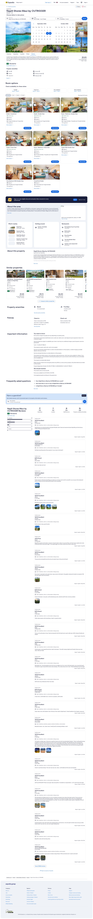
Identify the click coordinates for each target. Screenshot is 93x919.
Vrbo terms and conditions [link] (53, 897)
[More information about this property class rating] (12, 13)
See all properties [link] (12, 6)
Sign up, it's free (82, 199)
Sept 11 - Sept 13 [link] (77, 91)
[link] (84, 6)
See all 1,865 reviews (10, 65)
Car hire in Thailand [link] (30, 901)
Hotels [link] (14, 877)
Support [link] (70, 890)
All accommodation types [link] (31, 903)
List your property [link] (9, 895)
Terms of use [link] (50, 895)
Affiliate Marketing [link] (9, 903)
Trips (77, 2)
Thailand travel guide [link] (31, 890)
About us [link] (7, 890)
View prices (27, 128)
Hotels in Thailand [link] (30, 892)
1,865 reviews (10, 415)
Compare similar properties (47, 301)
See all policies (37, 326)
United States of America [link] (21, 877)
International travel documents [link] (74, 899)
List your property (64, 2)
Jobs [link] (6, 892)
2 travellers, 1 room (64, 19)
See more (9, 213)
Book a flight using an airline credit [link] (75, 897)
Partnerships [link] (8, 897)
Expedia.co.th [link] (9, 877)
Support (72, 2)
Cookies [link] (49, 892)
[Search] (84, 401)
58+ (84, 50)
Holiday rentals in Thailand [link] (31, 895)
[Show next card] (86, 284)
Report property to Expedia (47, 870)
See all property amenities (39, 312)
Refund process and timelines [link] (74, 895)
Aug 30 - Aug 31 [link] (36, 91)
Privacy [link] (49, 890)
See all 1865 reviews (40, 866)
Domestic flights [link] (30, 899)
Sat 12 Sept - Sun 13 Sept (40, 19)
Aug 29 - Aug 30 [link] (15, 91)
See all (7, 78)
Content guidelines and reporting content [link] (55, 899)
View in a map (64, 218)
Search (84, 18)
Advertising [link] (8, 899)
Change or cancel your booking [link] (74, 892)
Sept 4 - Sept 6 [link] (57, 91)
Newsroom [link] (8, 901)
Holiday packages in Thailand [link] (32, 897)
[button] (36, 30)
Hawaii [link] (28, 877)
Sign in (85, 2)
